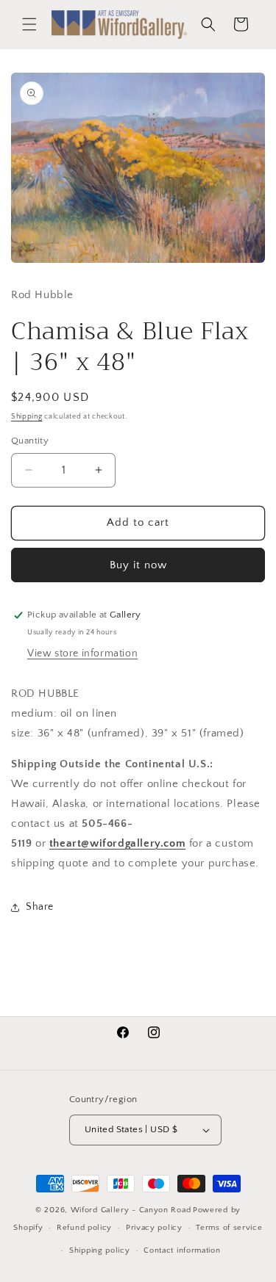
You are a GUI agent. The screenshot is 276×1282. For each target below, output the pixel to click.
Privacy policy (154, 1227)
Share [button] (40, 907)
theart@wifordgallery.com (117, 843)
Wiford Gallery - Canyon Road (131, 1210)
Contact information (182, 1250)
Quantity (30, 440)
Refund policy (84, 1227)
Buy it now (138, 565)
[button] (29, 24)
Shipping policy (99, 1250)
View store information (82, 653)
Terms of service (229, 1227)
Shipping (27, 417)
